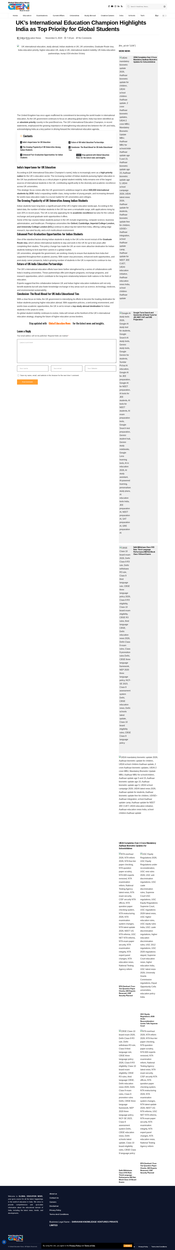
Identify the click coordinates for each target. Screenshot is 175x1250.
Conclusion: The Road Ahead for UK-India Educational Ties (90, 148)
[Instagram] (115, 6)
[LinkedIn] (118, 6)
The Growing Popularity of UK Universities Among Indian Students (40, 148)
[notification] (152, 15)
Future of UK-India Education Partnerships (87, 142)
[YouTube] (112, 6)
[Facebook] (109, 6)
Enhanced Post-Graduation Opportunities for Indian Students (41, 156)
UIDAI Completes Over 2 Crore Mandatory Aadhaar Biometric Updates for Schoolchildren (145, 59)
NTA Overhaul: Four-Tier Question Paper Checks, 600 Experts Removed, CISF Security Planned (127, 991)
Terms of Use (90, 1246)
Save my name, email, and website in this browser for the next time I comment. (49, 375)
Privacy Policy (75, 1246)
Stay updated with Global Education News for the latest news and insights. (92, 156)
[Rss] (121, 6)
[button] (18, 38)
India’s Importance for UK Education (36, 142)
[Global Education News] (18, 6)
